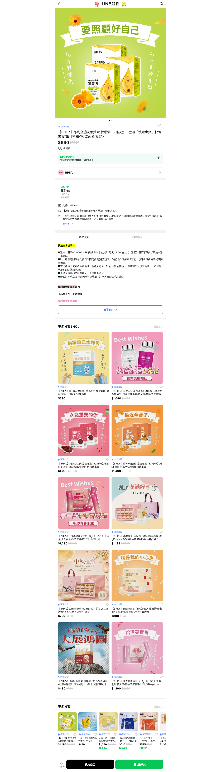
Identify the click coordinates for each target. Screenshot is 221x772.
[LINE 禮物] (110, 4)
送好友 (141, 764)
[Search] (161, 3)
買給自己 (90, 764)
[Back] (59, 3)
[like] (107, 387)
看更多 (157, 326)
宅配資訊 (137, 237)
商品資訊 (84, 237)
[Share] (160, 125)
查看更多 (108, 309)
